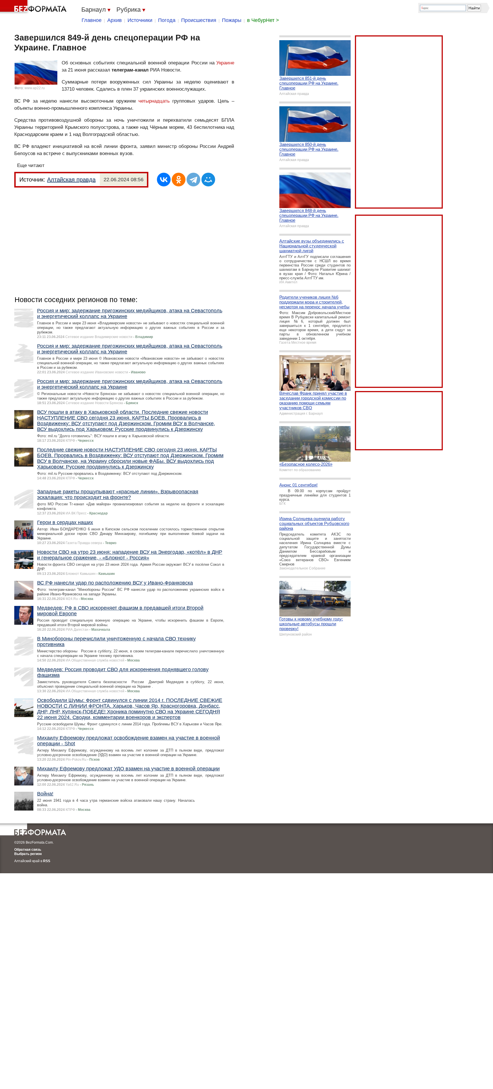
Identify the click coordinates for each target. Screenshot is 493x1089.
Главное (92, 20)
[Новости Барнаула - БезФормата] (34, 7)
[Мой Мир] (208, 179)
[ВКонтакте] (164, 179)
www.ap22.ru (35, 88)
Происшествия (198, 20)
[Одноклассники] (178, 179)
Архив (114, 20)
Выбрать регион (28, 854)
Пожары (231, 20)
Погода (166, 20)
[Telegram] (193, 179)
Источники (140, 20)
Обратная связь (27, 850)
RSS (46, 861)
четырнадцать (154, 101)
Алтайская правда (71, 179)
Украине (225, 63)
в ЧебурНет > (263, 20)
